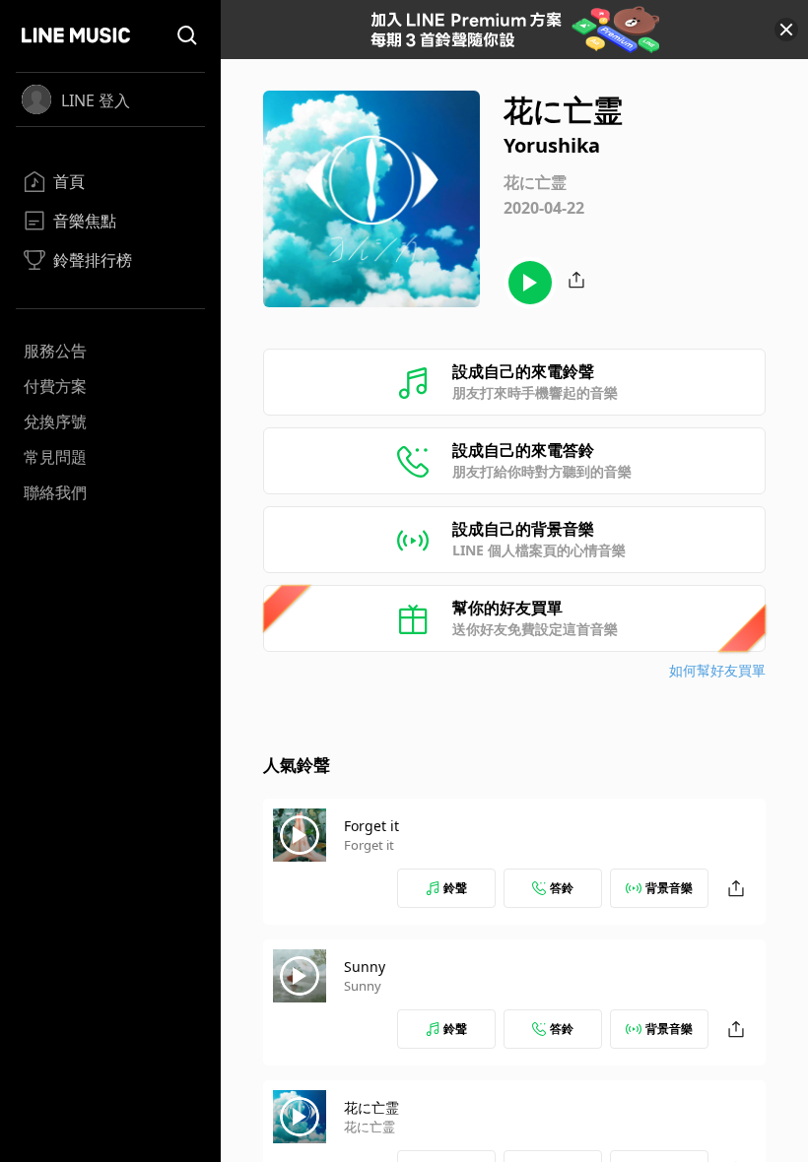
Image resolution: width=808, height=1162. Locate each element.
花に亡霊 (371, 1107)
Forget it (371, 825)
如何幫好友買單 (717, 670)
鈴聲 (455, 887)
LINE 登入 (95, 100)
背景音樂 (669, 887)
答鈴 (561, 887)
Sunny (364, 966)
